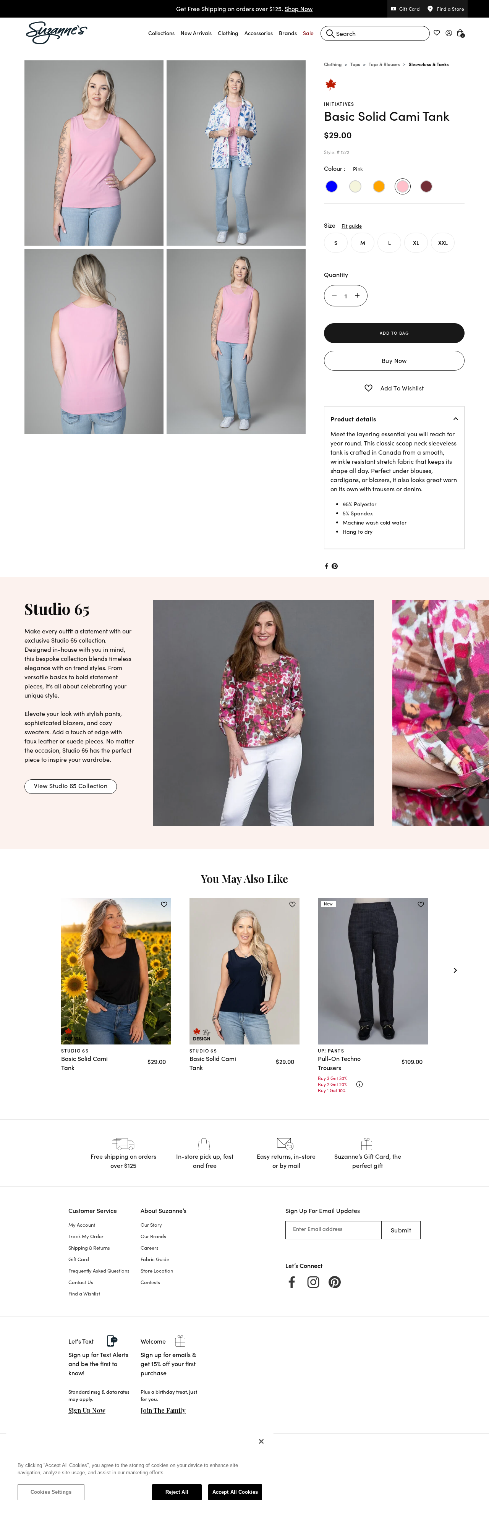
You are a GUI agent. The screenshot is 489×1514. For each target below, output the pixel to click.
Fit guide (352, 225)
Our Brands (153, 1236)
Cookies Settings (51, 1492)
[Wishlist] (164, 905)
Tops (355, 64)
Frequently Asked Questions (99, 1270)
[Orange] (379, 186)
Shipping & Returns (89, 1247)
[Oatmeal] (355, 186)
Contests (150, 1282)
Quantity (336, 274)
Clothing (333, 64)
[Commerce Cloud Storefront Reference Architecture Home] (56, 32)
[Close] (261, 1441)
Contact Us (80, 1282)
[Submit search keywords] (330, 34)
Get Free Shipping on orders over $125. (244, 9)
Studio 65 (75, 1050)
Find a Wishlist (84, 1293)
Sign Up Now (86, 1410)
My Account (81, 1224)
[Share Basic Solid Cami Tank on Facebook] (326, 566)
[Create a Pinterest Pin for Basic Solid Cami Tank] (335, 566)
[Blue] (331, 186)
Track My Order (86, 1236)
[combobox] (375, 33)
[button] (161, 32)
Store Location (157, 1270)
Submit (401, 1230)
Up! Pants (331, 1050)
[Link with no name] (263, 712)
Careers (150, 1247)
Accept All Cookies (235, 1492)
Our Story (151, 1224)
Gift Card (78, 1259)
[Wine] (426, 186)
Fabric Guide (155, 1259)
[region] (140, 1470)
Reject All (176, 1492)
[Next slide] (455, 970)
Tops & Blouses (384, 64)
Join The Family (163, 1410)
